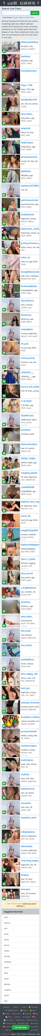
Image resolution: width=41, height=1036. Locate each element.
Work (18, 1034)
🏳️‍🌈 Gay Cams (20, 1020)
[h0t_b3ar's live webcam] (11, 635)
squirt (6, 995)
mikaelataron (28, 832)
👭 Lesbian (26, 1017)
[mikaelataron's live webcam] (11, 836)
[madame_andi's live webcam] (11, 822)
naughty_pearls (29, 472)
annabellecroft (29, 99)
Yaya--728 (26, 85)
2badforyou (27, 415)
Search (35, 13)
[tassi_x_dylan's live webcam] (11, 563)
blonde (7, 956)
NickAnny (26, 315)
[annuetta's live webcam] (11, 807)
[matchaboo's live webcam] (11, 764)
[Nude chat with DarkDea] (11, 61)
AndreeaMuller (29, 286)
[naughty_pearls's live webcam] (11, 477)
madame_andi (28, 817)
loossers (25, 889)
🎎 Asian (6, 1007)
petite (6, 967)
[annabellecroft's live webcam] (11, 104)
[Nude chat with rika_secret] (11, 578)
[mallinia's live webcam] (11, 779)
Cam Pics (30, 17)
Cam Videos (19, 17)
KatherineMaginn (30, 544)
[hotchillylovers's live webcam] (11, 75)
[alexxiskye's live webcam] (11, 851)
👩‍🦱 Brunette (16, 1014)
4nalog (24, 875)
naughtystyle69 (29, 530)
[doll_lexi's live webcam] (11, 693)
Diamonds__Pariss (31, 228)
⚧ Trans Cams (32, 1020)
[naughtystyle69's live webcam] (11, 535)
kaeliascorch (28, 788)
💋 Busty (17, 1017)
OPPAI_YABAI (28, 458)
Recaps (23, 1034)
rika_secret (27, 573)
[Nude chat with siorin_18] (11, 520)
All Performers (31, 1034)
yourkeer (26, 429)
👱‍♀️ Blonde (6, 1014)
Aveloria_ (26, 602)
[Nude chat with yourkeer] (11, 434)
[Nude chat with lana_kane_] (11, 118)
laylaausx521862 (30, 185)
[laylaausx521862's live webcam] (11, 190)
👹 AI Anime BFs (32, 1027)
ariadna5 (25, 128)
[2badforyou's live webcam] (11, 420)
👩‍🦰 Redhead (26, 1014)
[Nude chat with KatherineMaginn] (11, 549)
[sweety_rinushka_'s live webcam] (11, 707)
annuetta (26, 803)
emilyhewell (27, 214)
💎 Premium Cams (9, 1023)
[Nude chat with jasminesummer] (11, 205)
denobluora (27, 300)
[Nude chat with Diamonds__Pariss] (11, 233)
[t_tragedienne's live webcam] (11, 592)
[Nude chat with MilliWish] (11, 176)
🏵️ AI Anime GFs (9, 1027)
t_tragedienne (28, 587)
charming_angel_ (30, 860)
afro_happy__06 (29, 674)
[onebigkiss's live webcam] (11, 334)
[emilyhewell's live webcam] (11, 219)
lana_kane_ (27, 114)
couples (7, 990)
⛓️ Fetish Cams (23, 1023)
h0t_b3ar (26, 631)
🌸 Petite (8, 1017)
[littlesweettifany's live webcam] (11, 47)
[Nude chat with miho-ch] (11, 262)
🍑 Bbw (35, 1014)
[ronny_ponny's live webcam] (11, 362)
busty (6, 978)
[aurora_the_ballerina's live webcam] (11, 391)
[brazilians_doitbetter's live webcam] (11, 721)
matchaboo (27, 760)
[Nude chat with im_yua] (11, 348)
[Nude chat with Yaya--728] (11, 90)
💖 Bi (34, 1017)
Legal (38, 1034)
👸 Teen (33, 1010)
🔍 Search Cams (32, 1030)
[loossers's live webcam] (11, 894)
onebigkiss (27, 329)
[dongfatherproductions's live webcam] (11, 276)
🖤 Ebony (14, 1007)
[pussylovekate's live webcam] (11, 736)
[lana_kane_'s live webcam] (11, 621)
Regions (13, 1034)
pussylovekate (29, 731)
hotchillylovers (29, 70)
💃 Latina (23, 1007)
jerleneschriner (29, 157)
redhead (7, 962)
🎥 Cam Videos (8, 1030)
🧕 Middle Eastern (11, 1010)
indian (6, 951)
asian (6, 934)
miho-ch (25, 257)
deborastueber (29, 444)
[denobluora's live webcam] (11, 305)
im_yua (24, 343)
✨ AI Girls (34, 1023)
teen (6, 917)
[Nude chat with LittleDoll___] (11, 377)
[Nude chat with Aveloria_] (11, 606)
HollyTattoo (27, 142)
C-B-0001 (26, 401)
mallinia (25, 774)
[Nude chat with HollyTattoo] (11, 147)
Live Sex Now (21, 1027)
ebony (6, 945)
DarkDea (25, 56)
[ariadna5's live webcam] (11, 133)
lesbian (7, 984)
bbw (6, 973)
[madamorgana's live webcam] (11, 750)
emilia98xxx (27, 659)
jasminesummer (29, 200)
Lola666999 (27, 487)
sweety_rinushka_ (30, 702)
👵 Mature (24, 1010)
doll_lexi (25, 688)
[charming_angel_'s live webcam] (11, 865)
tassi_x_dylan (28, 559)
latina (6, 939)
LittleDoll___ (27, 372)
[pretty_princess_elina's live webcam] (11, 248)
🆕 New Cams (9, 1020)
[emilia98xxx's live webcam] (11, 664)
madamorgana (29, 745)
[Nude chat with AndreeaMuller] (11, 291)
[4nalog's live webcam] (11, 879)
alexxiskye (26, 846)
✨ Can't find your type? (20, 905)
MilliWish (26, 171)
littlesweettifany (29, 42)
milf (5, 928)
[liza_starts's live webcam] (11, 650)
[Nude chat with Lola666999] (11, 492)
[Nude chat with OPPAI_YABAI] (11, 463)
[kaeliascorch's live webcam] (11, 793)
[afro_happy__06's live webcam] (11, 678)
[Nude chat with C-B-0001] (11, 406)
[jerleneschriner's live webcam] (11, 161)
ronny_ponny (28, 358)
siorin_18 (25, 516)
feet (6, 1001)
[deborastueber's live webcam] (11, 449)
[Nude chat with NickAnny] (11, 319)
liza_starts (26, 645)
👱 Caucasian (33, 1007)
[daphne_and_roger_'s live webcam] (11, 506)
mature (7, 923)
